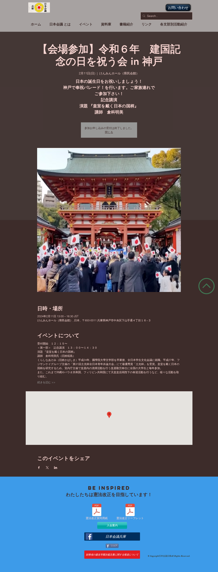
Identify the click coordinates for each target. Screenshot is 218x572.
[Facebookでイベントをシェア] (39, 467)
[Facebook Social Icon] (89, 536)
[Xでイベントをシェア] (47, 467)
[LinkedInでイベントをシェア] (55, 467)
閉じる (109, 132)
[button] (86, 26)
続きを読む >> (46, 382)
